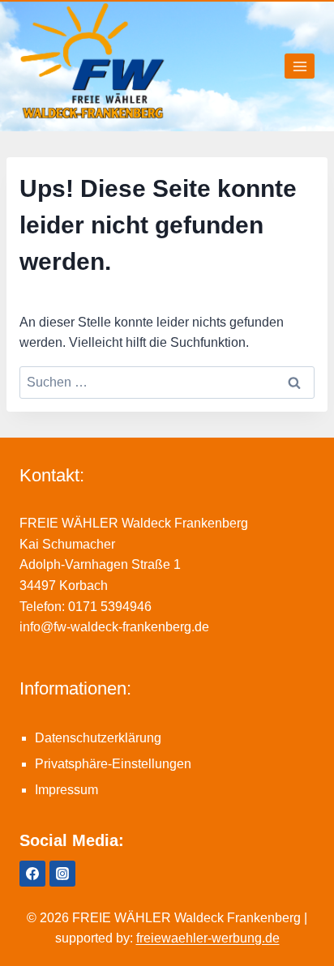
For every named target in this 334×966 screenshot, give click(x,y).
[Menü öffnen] (300, 66)
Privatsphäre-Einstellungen (113, 764)
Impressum (66, 790)
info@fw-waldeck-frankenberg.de (114, 627)
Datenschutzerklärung (98, 738)
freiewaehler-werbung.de (208, 938)
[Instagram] (62, 874)
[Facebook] (32, 874)
